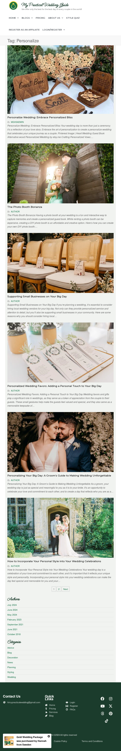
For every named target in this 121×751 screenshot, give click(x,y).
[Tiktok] (106, 721)
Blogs (26, 17)
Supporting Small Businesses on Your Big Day (37, 296)
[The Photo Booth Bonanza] (60, 173)
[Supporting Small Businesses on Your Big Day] (60, 262)
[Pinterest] (110, 713)
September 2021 (15, 624)
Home (12, 17)
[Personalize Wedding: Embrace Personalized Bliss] (60, 79)
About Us (54, 17)
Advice (10, 647)
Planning (11, 667)
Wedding (11, 676)
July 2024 (12, 604)
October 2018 (14, 634)
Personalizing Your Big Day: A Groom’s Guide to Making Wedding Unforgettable (59, 475)
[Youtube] (102, 706)
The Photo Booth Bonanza (24, 206)
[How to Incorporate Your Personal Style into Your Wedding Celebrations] (60, 527)
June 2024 (12, 609)
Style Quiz (73, 17)
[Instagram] (110, 698)
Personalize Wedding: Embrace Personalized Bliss (40, 117)
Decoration (12, 657)
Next (65, 589)
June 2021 (12, 629)
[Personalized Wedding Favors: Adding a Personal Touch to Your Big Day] (60, 352)
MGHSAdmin (17, 121)
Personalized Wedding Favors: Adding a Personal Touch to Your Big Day (54, 386)
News (10, 662)
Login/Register (52, 29)
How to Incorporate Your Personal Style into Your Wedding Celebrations (54, 561)
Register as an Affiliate (24, 29)
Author (15, 211)
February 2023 (14, 619)
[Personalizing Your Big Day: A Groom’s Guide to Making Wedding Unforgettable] (60, 441)
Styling (10, 672)
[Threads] (102, 713)
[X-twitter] (110, 706)
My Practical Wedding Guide (45, 5)
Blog (9, 652)
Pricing (40, 17)
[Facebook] (102, 698)
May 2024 (12, 614)
